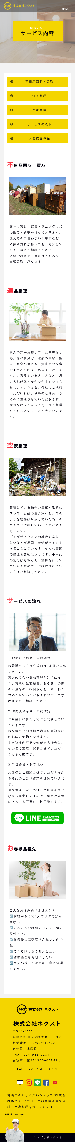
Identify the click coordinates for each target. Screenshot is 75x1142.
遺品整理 (39, 95)
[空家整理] (37, 492)
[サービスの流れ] (37, 647)
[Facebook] (46, 1083)
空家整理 (39, 110)
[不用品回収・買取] (37, 212)
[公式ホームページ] (20, 1083)
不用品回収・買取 (39, 81)
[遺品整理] (37, 337)
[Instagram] (28, 1083)
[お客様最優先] (37, 895)
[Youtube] (55, 1083)
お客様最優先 (39, 138)
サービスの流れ (39, 124)
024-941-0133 (41, 1069)
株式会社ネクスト (50, 1137)
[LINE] (37, 1083)
